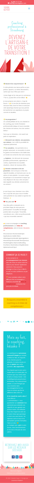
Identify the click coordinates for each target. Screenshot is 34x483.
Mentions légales (16, 471)
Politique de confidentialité (16, 473)
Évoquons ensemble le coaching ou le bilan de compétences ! (17, 302)
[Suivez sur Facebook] (13, 456)
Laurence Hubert (17, 480)
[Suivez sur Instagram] (20, 456)
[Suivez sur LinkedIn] (17, 456)
